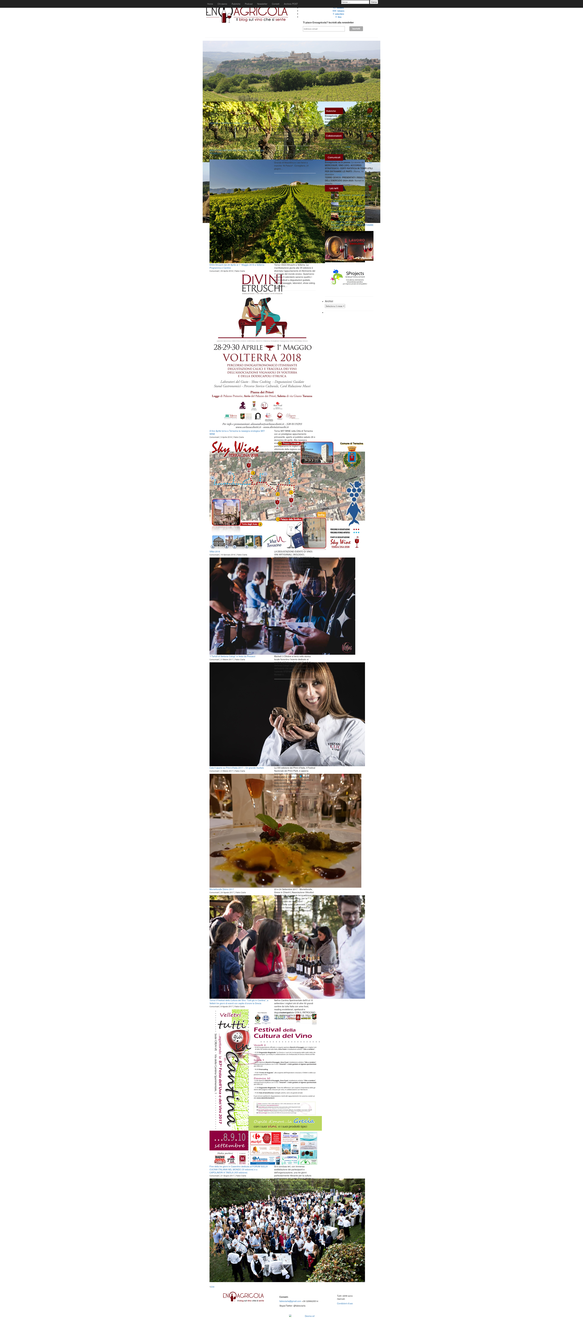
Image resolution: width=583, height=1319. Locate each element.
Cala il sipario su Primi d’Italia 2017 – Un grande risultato (237, 767)
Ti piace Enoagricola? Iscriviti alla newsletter (328, 22)
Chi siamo (222, 3)
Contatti (275, 3)
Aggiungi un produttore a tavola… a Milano (230, 122)
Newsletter (262, 3)
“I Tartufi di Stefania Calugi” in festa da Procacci (232, 656)
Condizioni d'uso (345, 1303)
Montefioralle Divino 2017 (222, 889)
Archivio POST (291, 3)
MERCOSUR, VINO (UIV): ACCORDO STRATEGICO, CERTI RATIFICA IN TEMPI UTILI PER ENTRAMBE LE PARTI (352, 222)
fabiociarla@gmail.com (290, 1301)
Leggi (369, 115)
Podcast (249, 3)
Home (210, 3)
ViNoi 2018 (215, 551)
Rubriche (236, 3)
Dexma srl (310, 1315)
